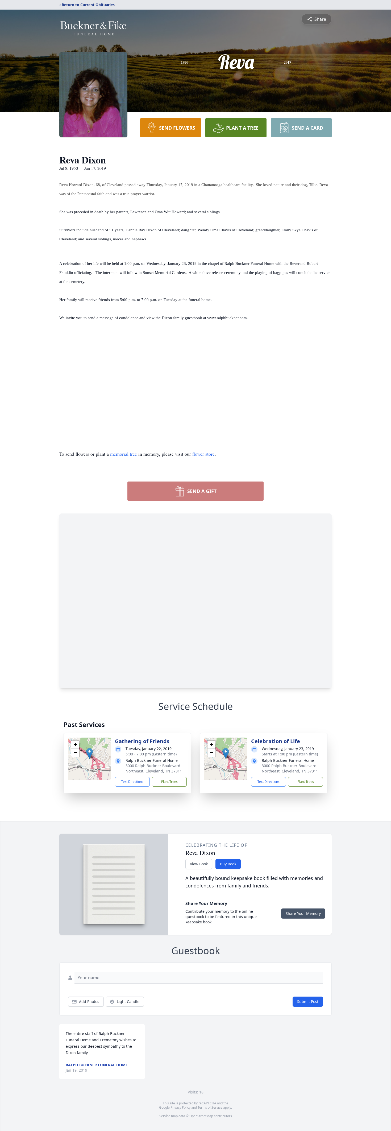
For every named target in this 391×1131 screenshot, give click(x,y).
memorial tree (123, 454)
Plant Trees (169, 781)
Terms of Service (210, 1107)
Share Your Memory (303, 913)
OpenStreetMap (201, 1116)
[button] (89, 753)
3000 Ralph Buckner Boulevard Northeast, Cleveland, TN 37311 (154, 768)
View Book (199, 863)
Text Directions (132, 781)
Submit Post (307, 1001)
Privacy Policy (180, 1107)
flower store (203, 454)
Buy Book (228, 863)
